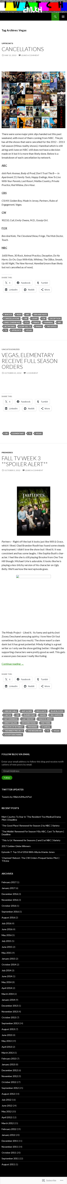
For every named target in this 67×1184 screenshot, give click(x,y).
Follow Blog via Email (16, 754)
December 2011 (10, 1140)
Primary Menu (63, 17)
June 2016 (7, 929)
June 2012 (7, 1105)
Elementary (18, 433)
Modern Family (29, 723)
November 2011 (10, 1146)
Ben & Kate (41, 711)
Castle (7, 715)
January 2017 (8, 888)
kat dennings (11, 719)
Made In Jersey (46, 719)
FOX (27, 322)
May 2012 (7, 1111)
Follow (7, 777)
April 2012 (7, 1117)
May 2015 (7, 952)
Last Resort (28, 719)
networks (9, 326)
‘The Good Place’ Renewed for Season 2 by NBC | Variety (31, 825)
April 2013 (7, 1046)
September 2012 (10, 1088)
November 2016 (10, 899)
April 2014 (7, 988)
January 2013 (8, 1064)
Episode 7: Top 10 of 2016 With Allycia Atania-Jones (28, 852)
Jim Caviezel (56, 715)
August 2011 (8, 1164)
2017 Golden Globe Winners (16, 846)
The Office (51, 326)
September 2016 (10, 911)
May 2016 (7, 935)
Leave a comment (30, 55)
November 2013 (10, 1011)
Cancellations (23, 49)
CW (43, 318)
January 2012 (8, 1135)
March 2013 (8, 1052)
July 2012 (6, 1099)
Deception (55, 318)
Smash (39, 326)
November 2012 (10, 1076)
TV (5, 330)
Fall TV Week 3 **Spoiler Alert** (25, 461)
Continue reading (13, 663)
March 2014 (8, 993)
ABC (28, 314)
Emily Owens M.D (12, 322)
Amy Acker (27, 711)
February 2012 (9, 1129)
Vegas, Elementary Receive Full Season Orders (30, 361)
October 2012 (9, 1082)
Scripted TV (25, 326)
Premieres (7, 452)
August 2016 (8, 917)
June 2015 (7, 946)
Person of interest (13, 727)
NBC (59, 322)
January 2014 (8, 999)
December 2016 (10, 894)
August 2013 (8, 1029)
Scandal (46, 727)
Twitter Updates (12, 789)
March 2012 (8, 1123)
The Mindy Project (13, 731)
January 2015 (8, 958)
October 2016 (9, 905)
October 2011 (9, 1152)
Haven (43, 715)
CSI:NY (35, 318)
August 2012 (8, 1093)
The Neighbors (34, 731)
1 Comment (32, 373)
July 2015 (6, 941)
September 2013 (10, 1023)
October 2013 (9, 1017)
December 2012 (10, 1070)
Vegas (29, 330)
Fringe (36, 322)
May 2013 (7, 1041)
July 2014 (6, 970)
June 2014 (7, 976)
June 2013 (7, 1035)
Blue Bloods (57, 711)
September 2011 (10, 1158)
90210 (18, 314)
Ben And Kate (40, 314)
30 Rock (8, 314)
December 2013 (10, 1005)
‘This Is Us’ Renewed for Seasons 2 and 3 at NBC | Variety (31, 840)
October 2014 (9, 964)
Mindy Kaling (10, 723)
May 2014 (7, 982)
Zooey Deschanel (13, 735)
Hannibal (48, 322)
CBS (25, 318)
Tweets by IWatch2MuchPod (17, 796)
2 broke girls (10, 711)
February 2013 (9, 1058)
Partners (45, 723)
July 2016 (6, 923)
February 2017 (9, 882)
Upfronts (7, 43)
